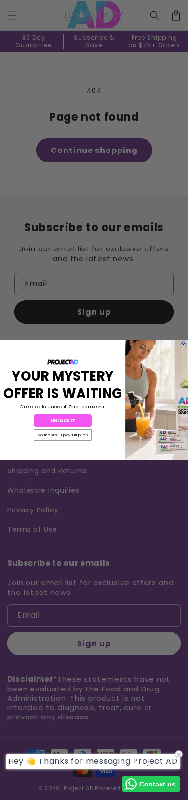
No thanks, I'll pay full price (62, 435)
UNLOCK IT (62, 420)
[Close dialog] (183, 344)
